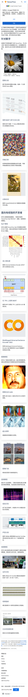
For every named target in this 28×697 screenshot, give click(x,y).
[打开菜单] (2, 2)
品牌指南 (3, 678)
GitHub (3, 658)
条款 (2, 686)
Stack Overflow (5, 675)
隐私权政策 (7, 686)
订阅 (16, 689)
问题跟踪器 (4, 670)
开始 (14, 23)
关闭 (14, 19)
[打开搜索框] (22, 2)
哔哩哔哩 (3, 663)
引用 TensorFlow (5, 680)
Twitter (3, 661)
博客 (2, 656)
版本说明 (3, 673)
